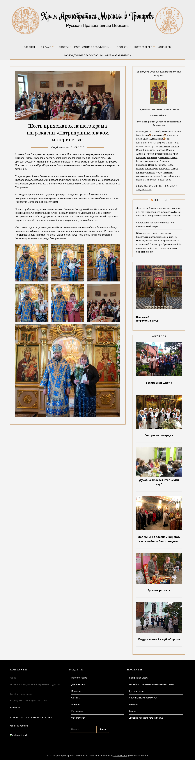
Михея (150, 153)
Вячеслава (148, 149)
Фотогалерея (143, 46)
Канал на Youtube (19, 725)
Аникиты (159, 135)
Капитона (173, 142)
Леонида (174, 175)
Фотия (145, 135)
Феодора (164, 168)
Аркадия (153, 161)
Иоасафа (160, 149)
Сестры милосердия (159, 435)
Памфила (160, 142)
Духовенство (78, 684)
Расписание (77, 711)
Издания (133, 704)
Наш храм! (142, 316)
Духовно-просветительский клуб (146, 717)
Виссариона (161, 153)
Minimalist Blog (121, 755)
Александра (156, 138)
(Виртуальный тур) (148, 320)
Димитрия (163, 157)
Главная (29, 46)
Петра (170, 164)
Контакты (164, 46)
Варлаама (164, 146)
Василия (167, 172)
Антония (140, 153)
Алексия (150, 172)
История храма (79, 677)
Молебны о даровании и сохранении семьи (151, 684)
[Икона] (158, 103)
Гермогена (142, 161)
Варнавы (152, 157)
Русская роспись (137, 691)
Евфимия (141, 157)
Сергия (175, 146)
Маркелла (141, 164)
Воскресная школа (139, 677)
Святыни (75, 697)
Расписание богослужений (92, 46)
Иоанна (170, 149)
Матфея (173, 153)
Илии (139, 149)
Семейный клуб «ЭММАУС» (143, 697)
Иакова (161, 164)
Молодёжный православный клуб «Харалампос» (97, 55)
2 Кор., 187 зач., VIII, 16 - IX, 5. (152, 185)
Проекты (123, 46)
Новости (63, 46)
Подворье (76, 691)
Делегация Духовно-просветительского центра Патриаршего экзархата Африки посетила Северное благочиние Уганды (158, 212)
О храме (46, 46)
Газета (132, 711)
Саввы (173, 157)
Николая (151, 179)
